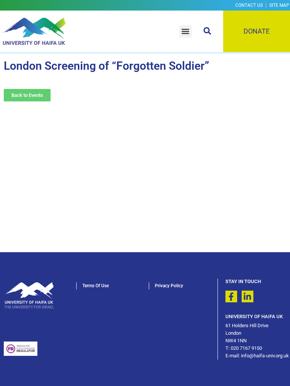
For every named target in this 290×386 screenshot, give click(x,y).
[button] (185, 31)
